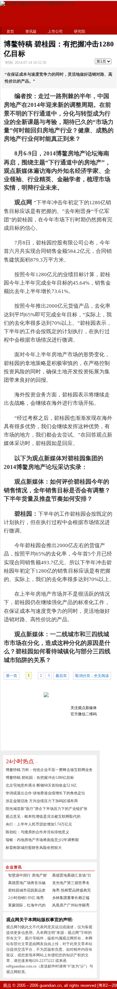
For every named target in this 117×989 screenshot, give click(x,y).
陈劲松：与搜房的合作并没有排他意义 (37, 832)
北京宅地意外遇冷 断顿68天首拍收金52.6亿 (41, 785)
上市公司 (55, 31)
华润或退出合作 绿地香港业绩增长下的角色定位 (45, 793)
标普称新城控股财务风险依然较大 (34, 847)
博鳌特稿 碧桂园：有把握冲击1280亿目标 (40, 777)
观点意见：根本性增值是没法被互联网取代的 (43, 816)
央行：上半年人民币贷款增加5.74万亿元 (39, 824)
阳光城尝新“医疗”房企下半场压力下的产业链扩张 (46, 809)
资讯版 (31, 31)
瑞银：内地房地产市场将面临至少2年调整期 (42, 840)
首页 (10, 31)
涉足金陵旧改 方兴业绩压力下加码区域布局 (42, 801)
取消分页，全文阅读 (92, 676)
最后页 (61, 676)
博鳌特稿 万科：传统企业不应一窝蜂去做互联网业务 (49, 770)
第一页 (11, 676)
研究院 (79, 31)
